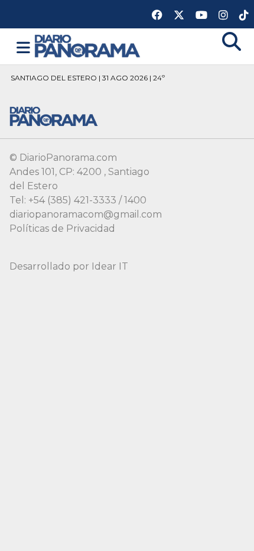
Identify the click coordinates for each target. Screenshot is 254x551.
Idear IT (110, 266)
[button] (23, 48)
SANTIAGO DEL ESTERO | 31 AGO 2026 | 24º (88, 77)
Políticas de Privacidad (62, 228)
